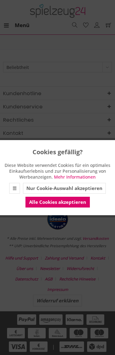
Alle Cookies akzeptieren (57, 202)
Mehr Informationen (75, 177)
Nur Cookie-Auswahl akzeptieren (64, 188)
